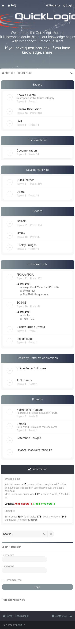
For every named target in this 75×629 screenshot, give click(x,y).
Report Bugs (24, 338)
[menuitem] (12, 5)
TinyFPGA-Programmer (35, 294)
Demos (21, 424)
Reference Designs (29, 438)
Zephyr (26, 315)
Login (5, 546)
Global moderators (44, 503)
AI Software (24, 380)
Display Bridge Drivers (31, 327)
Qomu (21, 191)
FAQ (19, 121)
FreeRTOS (28, 318)
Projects (37, 399)
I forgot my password (13, 599)
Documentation (37, 140)
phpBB (20, 625)
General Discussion (29, 109)
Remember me (13, 579)
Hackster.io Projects (30, 409)
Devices (38, 211)
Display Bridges (26, 245)
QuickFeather (25, 180)
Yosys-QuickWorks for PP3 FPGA (40, 287)
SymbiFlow (28, 290)
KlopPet (32, 519)
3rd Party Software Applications (37, 358)
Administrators (23, 503)
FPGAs (21, 233)
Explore (37, 84)
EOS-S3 (21, 221)
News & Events (26, 95)
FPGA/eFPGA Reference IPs (34, 450)
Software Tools (37, 264)
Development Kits (37, 169)
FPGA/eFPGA (25, 274)
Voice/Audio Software (31, 368)
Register (16, 546)
